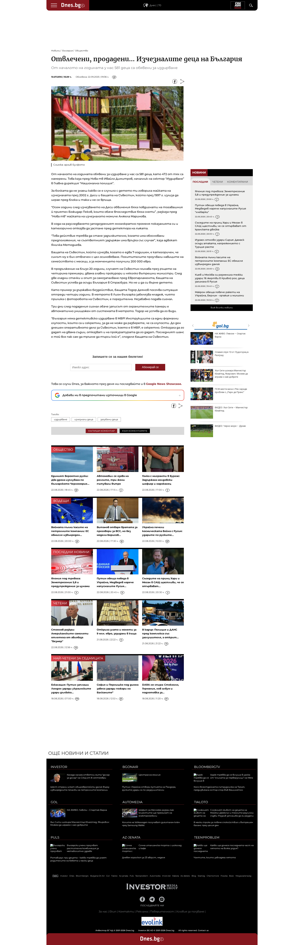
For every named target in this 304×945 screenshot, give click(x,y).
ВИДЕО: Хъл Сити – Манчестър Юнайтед (231, 409)
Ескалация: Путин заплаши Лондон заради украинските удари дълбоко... (71, 688)
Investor (59, 767)
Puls (55, 837)
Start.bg (201, 876)
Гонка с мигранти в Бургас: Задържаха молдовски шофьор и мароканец (161, 479)
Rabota (175, 876)
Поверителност (162, 911)
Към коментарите (134, 430)
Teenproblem (206, 837)
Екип (112, 911)
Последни (200, 181)
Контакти (126, 911)
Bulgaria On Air (97, 876)
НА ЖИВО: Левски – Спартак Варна (230, 335)
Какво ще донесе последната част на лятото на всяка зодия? (232, 847)
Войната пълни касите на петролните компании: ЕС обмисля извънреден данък (219, 261)
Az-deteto (185, 876)
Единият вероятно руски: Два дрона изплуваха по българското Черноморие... (70, 479)
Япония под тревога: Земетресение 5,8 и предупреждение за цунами (220, 193)
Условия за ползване (190, 911)
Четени (217, 181)
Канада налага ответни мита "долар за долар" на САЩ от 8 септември (88, 776)
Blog (194, 876)
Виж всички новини (222, 307)
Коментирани (237, 181)
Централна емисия (149, 774)
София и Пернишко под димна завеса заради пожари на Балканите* (117, 688)
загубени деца (109, 419)
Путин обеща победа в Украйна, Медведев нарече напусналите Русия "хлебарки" (220, 209)
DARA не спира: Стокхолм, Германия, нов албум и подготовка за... (160, 688)
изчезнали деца (83, 419)
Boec (231, 876)
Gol (54, 802)
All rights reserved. (147, 930)
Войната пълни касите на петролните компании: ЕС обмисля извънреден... (70, 531)
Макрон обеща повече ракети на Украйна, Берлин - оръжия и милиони (219, 294)
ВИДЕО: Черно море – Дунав (230, 426)
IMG (56, 876)
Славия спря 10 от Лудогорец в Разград (232, 354)
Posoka (224, 876)
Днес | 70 (155, 5)
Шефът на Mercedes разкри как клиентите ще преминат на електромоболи (156, 813)
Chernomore (213, 876)
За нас (103, 911)
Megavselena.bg (243, 876)
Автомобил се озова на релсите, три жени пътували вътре (113, 479)
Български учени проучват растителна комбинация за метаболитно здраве (83, 848)
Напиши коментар (101, 430)
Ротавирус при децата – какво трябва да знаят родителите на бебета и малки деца (78, 859)
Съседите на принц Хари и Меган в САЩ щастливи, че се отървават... (163, 582)
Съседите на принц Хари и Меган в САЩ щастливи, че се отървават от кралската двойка (220, 226)
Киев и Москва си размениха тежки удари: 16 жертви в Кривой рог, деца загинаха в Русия (220, 278)
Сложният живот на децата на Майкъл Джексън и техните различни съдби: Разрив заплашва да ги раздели (232, 813)
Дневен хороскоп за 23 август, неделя (143, 857)
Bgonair (130, 767)
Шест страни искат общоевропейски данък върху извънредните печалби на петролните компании (79, 788)
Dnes (71, 876)
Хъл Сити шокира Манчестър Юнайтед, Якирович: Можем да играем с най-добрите (231, 373)
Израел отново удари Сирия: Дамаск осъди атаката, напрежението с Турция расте (219, 243)
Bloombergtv (207, 767)
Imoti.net (166, 876)
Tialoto (201, 802)
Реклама (142, 911)
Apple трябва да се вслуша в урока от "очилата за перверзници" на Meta (231, 776)
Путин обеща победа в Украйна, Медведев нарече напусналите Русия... (115, 582)
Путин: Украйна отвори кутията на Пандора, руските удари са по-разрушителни (149, 788)
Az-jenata (131, 837)
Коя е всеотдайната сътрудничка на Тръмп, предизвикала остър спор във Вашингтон (219, 788)
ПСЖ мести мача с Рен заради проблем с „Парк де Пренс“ (231, 390)
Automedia (132, 802)
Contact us (203, 930)
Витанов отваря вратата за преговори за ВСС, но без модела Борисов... (117, 531)
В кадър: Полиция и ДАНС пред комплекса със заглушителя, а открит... (160, 633)
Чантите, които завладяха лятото (215, 857)
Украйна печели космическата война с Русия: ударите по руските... (162, 531)
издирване (60, 419)
